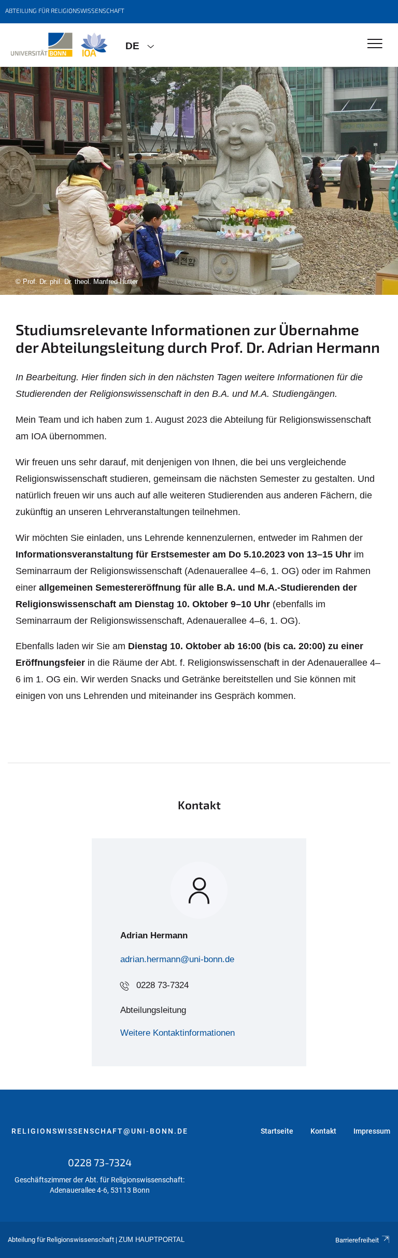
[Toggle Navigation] (374, 44)
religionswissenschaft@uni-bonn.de (99, 1131)
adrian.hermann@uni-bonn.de (177, 959)
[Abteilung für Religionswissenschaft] (59, 45)
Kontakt (323, 1131)
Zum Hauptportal (151, 1239)
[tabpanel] (199, 181)
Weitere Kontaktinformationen (177, 1033)
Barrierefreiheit (357, 1240)
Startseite (277, 1131)
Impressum (371, 1131)
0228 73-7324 (162, 985)
